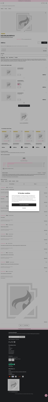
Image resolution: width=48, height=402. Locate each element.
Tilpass (24, 208)
